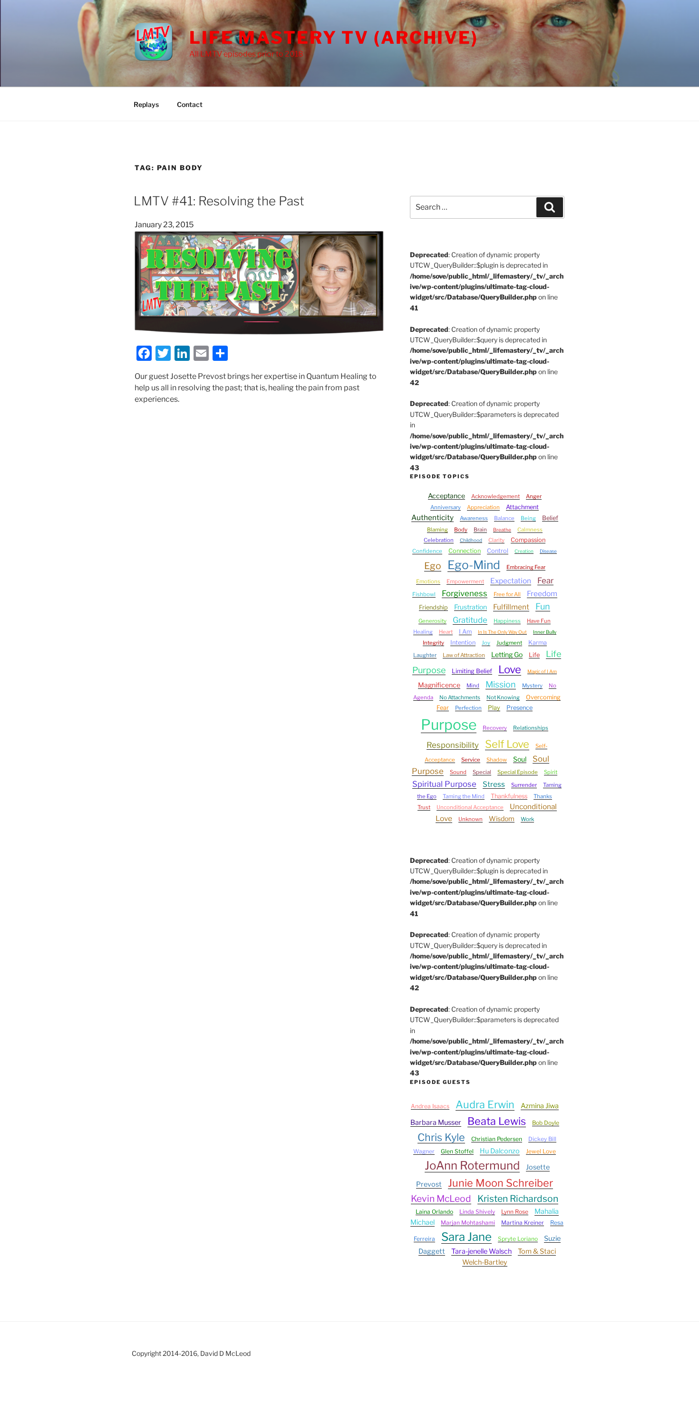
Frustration (470, 607)
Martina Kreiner (522, 1222)
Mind (472, 685)
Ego (432, 565)
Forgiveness (464, 593)
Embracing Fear (525, 567)
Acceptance (446, 496)
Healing (423, 632)
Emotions (428, 581)
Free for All (507, 594)
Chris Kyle (441, 1137)
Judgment (509, 642)
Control (497, 550)
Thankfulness (509, 796)
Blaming (437, 529)
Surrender (524, 785)
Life (534, 654)
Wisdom (502, 818)
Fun (542, 606)
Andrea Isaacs (430, 1106)
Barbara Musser (435, 1122)
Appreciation (483, 507)
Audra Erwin (485, 1104)
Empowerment (465, 581)
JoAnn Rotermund (472, 1165)
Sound (458, 772)
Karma (537, 642)
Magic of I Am (542, 671)
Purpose (448, 724)
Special (482, 772)
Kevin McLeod (441, 1198)
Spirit (550, 772)
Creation (524, 551)
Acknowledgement (495, 496)
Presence (519, 707)
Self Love (507, 744)
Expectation (510, 580)
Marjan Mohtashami (468, 1222)
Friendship (433, 607)
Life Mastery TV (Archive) (333, 37)
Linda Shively (477, 1211)
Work (527, 819)
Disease (548, 551)
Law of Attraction (464, 655)
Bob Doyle (545, 1122)
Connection (464, 550)
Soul (519, 759)
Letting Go (507, 654)
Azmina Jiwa (540, 1106)
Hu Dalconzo (500, 1151)
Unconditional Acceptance (470, 807)
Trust (423, 807)
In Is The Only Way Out (502, 632)
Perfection (468, 708)
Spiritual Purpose (444, 784)
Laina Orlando (434, 1211)
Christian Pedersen (496, 1138)
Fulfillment (511, 606)
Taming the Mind (464, 796)
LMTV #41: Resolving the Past (219, 200)
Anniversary (445, 507)
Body (460, 529)
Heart (446, 632)
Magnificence (439, 685)
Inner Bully (544, 632)
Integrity (433, 642)
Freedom (542, 593)
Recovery (495, 728)
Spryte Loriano (518, 1238)
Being (528, 518)
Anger (534, 496)
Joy (486, 642)
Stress (494, 784)
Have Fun (539, 621)
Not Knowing (503, 697)
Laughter (425, 655)
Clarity (496, 540)
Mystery (532, 685)
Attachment (522, 507)
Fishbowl (424, 594)
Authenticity (432, 517)
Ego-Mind (473, 565)
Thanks (543, 796)
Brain (480, 529)
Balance (504, 518)
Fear (545, 580)
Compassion (528, 539)
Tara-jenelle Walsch (481, 1251)
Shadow (496, 759)
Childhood (471, 540)
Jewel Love (541, 1151)
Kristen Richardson (517, 1198)
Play (494, 707)
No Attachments (459, 697)
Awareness (474, 518)
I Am (465, 631)
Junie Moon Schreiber (500, 1183)
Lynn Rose (514, 1211)
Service (470, 759)
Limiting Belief (472, 671)
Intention (463, 642)
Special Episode (517, 772)
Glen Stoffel (457, 1151)
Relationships (530, 728)
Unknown (470, 819)
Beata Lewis (496, 1121)
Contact (190, 104)
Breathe (502, 529)
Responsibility (453, 745)
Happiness (507, 621)
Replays (146, 104)
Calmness (530, 529)
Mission (500, 684)
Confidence (427, 551)
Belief (550, 518)
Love (509, 669)
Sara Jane (466, 1237)
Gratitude (470, 620)
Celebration (439, 540)
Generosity (432, 621)
